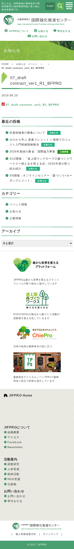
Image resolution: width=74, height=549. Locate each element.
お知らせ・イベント (27, 64)
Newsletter (15, 447)
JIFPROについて (19, 31)
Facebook (14, 442)
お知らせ (43, 31)
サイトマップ (51, 534)
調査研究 (13, 464)
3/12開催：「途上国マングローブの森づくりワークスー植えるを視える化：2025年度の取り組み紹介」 (41, 163)
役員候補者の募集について (27, 132)
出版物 (11, 484)
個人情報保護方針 (26, 534)
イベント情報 (18, 204)
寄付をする (63, 31)
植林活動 (13, 474)
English (50, 6)
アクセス (13, 437)
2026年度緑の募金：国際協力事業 (32, 151)
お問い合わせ (40, 36)
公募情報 (15, 218)
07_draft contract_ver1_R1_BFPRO (32, 104)
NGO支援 (14, 479)
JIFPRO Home (20, 395)
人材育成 (13, 469)
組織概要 (13, 432)
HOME (5, 64)
